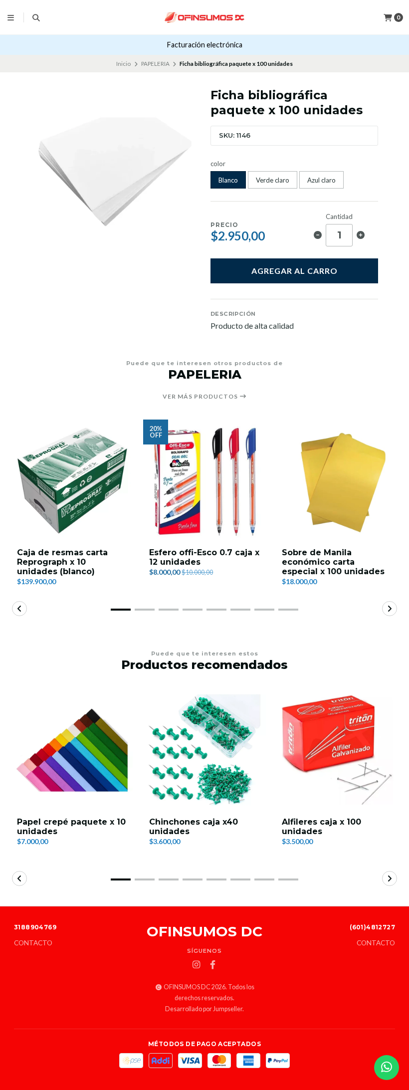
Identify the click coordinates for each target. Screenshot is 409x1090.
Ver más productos (201, 397)
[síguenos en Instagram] (196, 964)
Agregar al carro (294, 270)
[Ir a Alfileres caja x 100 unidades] (337, 750)
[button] (121, 610)
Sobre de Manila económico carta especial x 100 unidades (333, 562)
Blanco (228, 180)
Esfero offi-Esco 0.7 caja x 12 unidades (204, 557)
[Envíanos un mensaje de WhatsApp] (386, 1067)
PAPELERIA (155, 63)
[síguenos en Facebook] (212, 964)
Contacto (33, 943)
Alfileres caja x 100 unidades (321, 826)
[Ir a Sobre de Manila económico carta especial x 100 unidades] (337, 481)
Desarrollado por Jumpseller (203, 1009)
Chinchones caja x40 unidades (193, 826)
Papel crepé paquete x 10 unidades (71, 826)
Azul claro (321, 180)
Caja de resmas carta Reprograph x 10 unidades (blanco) (62, 562)
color (217, 164)
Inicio (123, 63)
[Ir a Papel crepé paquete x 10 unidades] (72, 750)
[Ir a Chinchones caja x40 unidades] (204, 750)
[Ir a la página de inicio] (204, 17)
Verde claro (272, 180)
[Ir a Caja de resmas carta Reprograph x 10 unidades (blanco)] (72, 481)
